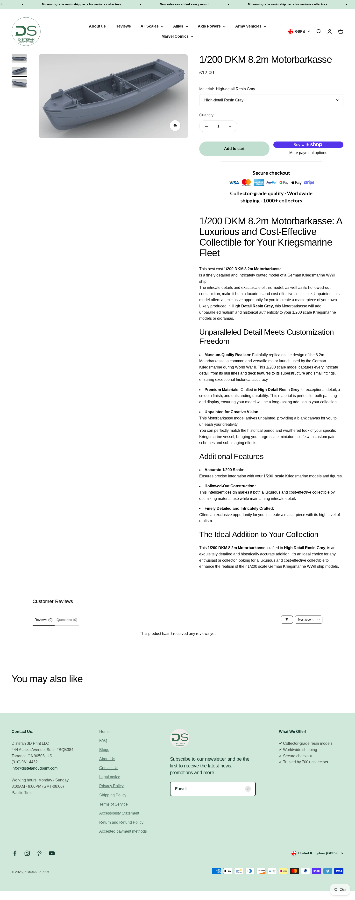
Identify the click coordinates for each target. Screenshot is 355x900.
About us (97, 26)
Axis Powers (209, 26)
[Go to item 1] (19, 59)
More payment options (308, 153)
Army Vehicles (248, 26)
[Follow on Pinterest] (39, 853)
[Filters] (287, 620)
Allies (178, 26)
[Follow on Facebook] (15, 853)
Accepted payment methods (123, 831)
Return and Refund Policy (121, 822)
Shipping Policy (112, 795)
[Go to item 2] (19, 72)
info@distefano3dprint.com (34, 768)
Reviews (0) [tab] (44, 620)
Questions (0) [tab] (67, 620)
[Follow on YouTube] (52, 853)
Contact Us (108, 768)
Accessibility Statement (119, 813)
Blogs (104, 750)
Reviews (123, 26)
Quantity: (206, 115)
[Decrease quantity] (206, 126)
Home (104, 732)
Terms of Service (113, 804)
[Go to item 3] (19, 84)
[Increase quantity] (230, 126)
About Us (107, 759)
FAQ (103, 740)
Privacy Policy (111, 786)
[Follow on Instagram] (27, 853)
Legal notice (109, 777)
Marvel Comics (175, 36)
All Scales (150, 26)
